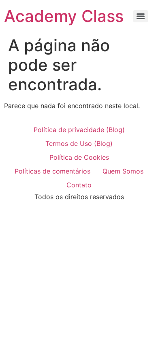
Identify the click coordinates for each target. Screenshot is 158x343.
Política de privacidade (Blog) (79, 130)
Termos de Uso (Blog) (79, 143)
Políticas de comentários (52, 171)
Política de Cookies (79, 157)
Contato (79, 185)
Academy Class (64, 16)
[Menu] (140, 16)
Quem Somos (122, 171)
